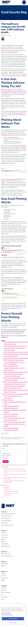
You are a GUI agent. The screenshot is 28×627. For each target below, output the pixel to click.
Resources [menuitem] (4, 571)
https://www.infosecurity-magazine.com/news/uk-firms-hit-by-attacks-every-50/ (14, 368)
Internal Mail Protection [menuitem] (6, 518)
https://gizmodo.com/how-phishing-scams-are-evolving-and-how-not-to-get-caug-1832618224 (14, 362)
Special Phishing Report (14, 329)
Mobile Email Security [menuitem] (5, 546)
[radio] (14, 455)
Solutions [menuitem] (4, 551)
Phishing (6, 433)
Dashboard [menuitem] (3, 541)
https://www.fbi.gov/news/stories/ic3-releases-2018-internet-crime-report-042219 (15, 424)
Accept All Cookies (13, 618)
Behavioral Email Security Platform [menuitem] (8, 513)
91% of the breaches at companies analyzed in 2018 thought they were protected (13, 91)
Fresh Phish (7, 489)
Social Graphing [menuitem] (4, 537)
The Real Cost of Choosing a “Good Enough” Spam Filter (14, 469)
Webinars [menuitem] (3, 580)
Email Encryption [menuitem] (4, 522)
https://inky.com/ (9, 400)
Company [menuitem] (4, 586)
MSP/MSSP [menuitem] (3, 565)
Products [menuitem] (4, 512)
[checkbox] (14, 457)
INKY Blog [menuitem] (3, 573)
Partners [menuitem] (3, 561)
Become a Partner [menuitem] (4, 563)
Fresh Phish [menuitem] (3, 575)
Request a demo (5, 335)
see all (2, 497)
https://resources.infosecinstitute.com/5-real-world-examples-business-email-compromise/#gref (15, 348)
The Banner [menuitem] (3, 532)
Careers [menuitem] (2, 599)
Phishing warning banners (7, 179)
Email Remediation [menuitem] (5, 543)
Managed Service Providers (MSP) (11, 491)
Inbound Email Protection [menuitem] (6, 516)
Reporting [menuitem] (3, 539)
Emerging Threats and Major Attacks (11, 493)
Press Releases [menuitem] (4, 596)
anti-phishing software (6, 135)
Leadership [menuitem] (3, 590)
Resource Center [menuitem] (4, 578)
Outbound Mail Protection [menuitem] (6, 520)
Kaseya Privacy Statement (7, 614)
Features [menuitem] (4, 530)
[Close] (24, 605)
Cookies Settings (13, 622)
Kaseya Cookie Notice (5, 613)
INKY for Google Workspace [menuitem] (7, 556)
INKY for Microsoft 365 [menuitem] (6, 553)
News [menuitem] (2, 594)
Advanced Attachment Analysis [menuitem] (7, 525)
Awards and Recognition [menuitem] (6, 592)
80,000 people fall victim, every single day (17, 75)
